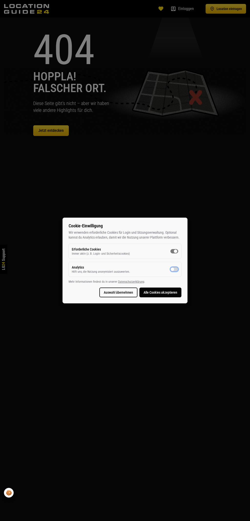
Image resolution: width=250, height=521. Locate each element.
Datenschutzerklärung (131, 281)
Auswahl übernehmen (118, 292)
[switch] (174, 251)
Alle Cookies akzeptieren (160, 292)
